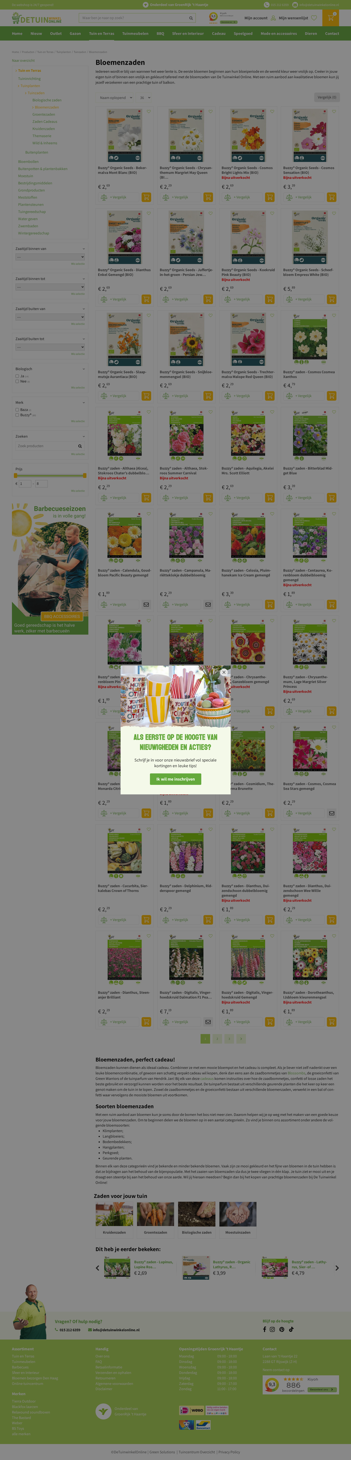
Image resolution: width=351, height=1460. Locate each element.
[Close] (224, 672)
